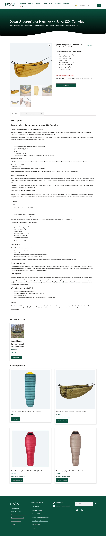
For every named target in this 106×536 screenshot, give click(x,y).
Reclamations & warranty (17, 518)
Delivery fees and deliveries (18, 514)
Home (11, 25)
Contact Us (58, 3)
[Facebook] (77, 510)
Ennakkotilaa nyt (62, 421)
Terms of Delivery (15, 511)
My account (66, 3)
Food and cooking (37, 510)
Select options (16, 357)
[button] (49, 45)
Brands (38, 3)
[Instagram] (82, 510)
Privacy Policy (15, 508)
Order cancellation (16, 521)
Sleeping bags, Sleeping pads (40, 521)
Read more (15, 419)
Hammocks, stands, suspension (40, 517)
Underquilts (28, 25)
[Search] (99, 5)
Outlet (34, 528)
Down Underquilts (39, 25)
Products (30, 3)
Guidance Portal (47, 3)
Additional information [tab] (27, 114)
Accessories (35, 506)
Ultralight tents (36, 524)
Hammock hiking (19, 25)
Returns (13, 524)
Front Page (23, 3)
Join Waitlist (66, 85)
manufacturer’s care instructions (69, 282)
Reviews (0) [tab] (39, 114)
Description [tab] (15, 114)
